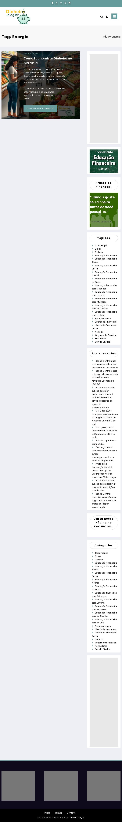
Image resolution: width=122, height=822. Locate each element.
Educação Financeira (106, 255)
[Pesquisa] (102, 17)
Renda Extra (101, 338)
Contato (71, 812)
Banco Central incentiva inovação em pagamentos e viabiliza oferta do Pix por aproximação (104, 500)
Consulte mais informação (40, 108)
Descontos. (29, 76)
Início (106, 36)
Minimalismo (49, 79)
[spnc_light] (107, 16)
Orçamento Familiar (105, 335)
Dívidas (38, 76)
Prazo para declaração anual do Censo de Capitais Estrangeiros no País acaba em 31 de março (104, 470)
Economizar (49, 76)
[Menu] (114, 16)
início (47, 812)
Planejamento (30, 82)
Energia (38, 79)
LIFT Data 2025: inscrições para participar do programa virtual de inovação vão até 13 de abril (105, 417)
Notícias (99, 331)
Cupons (58, 72)
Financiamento (103, 318)
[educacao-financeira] (104, 161)
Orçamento (61, 79)
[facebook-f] (52, 3)
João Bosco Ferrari (35, 69)
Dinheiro (99, 252)
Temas (58, 812)
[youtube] (69, 3)
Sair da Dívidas (102, 341)
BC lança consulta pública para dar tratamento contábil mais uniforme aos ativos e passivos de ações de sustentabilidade (103, 397)
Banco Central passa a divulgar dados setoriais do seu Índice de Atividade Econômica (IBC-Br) (105, 377)
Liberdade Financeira (105, 321)
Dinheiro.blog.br (77, 817)
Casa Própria (101, 245)
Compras (49, 72)
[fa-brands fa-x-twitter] (56, 3)
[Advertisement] (104, 98)
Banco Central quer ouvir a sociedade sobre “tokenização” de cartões (105, 364)
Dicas (98, 248)
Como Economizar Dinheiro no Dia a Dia (48, 60)
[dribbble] (61, 3)
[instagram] (65, 3)
